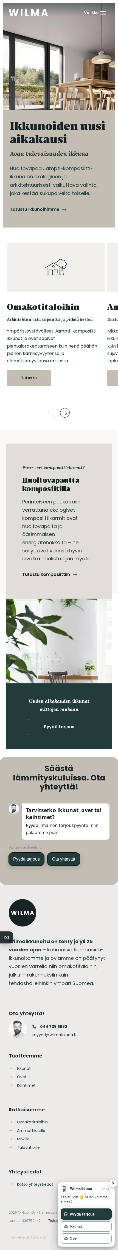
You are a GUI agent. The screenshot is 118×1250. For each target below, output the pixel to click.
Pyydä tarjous (59, 727)
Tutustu (29, 378)
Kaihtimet (26, 1085)
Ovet (22, 1077)
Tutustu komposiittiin (46, 574)
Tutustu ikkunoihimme (34, 209)
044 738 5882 (53, 1026)
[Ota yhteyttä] (6, 937)
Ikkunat (24, 1068)
